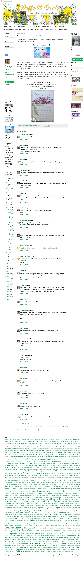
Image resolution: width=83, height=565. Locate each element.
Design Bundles (28, 467)
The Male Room (37, 543)
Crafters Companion (46, 460)
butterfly (74, 452)
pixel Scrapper (38, 516)
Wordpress (36, 551)
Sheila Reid (18, 525)
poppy (22, 518)
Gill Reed (49, 488)
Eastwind (72, 480)
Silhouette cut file (30, 528)
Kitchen (29, 497)
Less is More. (18, 499)
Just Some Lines (44, 495)
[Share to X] (47, 126)
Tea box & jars (19, 541)
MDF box (24, 503)
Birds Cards (27, 450)
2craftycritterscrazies (20, 441)
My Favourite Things (48, 507)
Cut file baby (77, 463)
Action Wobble (57, 443)
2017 (8, 281)
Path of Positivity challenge (73, 512)
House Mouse (28, 491)
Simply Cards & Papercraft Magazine (30, 530)
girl (74, 488)
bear (48, 448)
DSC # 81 (22, 479)
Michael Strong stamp (57, 503)
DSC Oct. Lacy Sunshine (36, 480)
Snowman (41, 532)
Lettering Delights (26, 499)
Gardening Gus (16, 488)
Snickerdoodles (9, 532)
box (18, 452)
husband (56, 491)
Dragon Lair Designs (25, 475)
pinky (22, 193)
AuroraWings (8, 448)
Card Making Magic (31, 454)
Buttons (78, 452)
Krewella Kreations (39, 497)
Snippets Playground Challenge (25, 532)
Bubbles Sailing (46, 452)
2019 (8, 276)
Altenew (60, 445)
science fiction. (60, 522)
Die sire (73, 467)
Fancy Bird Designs (60, 484)
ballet (31, 448)
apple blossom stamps (41, 446)
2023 (8, 266)
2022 (8, 269)
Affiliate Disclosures (64, 29)
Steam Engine (65, 535)
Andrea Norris (76, 445)
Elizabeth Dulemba (33, 482)
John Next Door (10, 495)
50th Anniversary (31, 441)
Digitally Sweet (76, 471)
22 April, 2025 (24, 349)
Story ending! (24, 537)
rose (6, 522)
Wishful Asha (12, 551)
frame (41, 486)
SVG (6, 539)
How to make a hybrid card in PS (42, 26)
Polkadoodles (16, 518)
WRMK (51, 551)
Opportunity (73, 509)
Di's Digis (60, 467)
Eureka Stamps (15, 484)
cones (22, 458)
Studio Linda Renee (32, 537)
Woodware (24, 551)
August (10, 198)
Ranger (46, 520)
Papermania (62, 512)
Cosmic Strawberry (45, 458)
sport (57, 533)
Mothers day (77, 505)
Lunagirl (27, 501)
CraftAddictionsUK (34, 460)
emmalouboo (70, 482)
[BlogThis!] (46, 126)
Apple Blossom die (20, 446)
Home (5, 26)
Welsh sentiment (31, 549)
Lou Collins (12, 501)
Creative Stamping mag (74, 461)
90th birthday (24, 443)
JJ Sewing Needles (59, 493)
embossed (55, 482)
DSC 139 (23, 480)
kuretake (46, 497)
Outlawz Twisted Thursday (49, 511)
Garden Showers (8, 488)
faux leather (68, 484)
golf (21, 490)
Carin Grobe (42, 454)
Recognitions (21, 26)
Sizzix (64, 530)
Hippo (14, 491)
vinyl (24, 547)
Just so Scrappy (34, 495)
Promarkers (60, 518)
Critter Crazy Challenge (27, 463)
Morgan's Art (48, 505)
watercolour (55, 547)
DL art (49, 473)
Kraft (33, 497)
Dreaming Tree (64, 475)
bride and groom (31, 452)
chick (74, 454)
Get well (41, 488)
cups (54, 463)
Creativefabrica (10, 463)
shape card (56, 524)
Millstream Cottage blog (68, 503)
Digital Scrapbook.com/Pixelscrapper (14, 471)
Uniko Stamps (70, 545)
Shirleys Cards (33, 525)
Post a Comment (24, 423)
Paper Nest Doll (33, 512)
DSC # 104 (17, 477)
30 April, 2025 (24, 408)
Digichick (15, 469)
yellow (65, 551)
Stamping (41, 535)
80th (76, 441)
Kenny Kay (16, 497)
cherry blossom (69, 454)
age (69, 443)
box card (21, 452)
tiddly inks (21, 545)
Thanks (63, 541)
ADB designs (64, 443)
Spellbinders (50, 533)
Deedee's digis (10, 467)
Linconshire (67, 499)
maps (13, 503)
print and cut (37, 518)
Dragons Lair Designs (38, 475)
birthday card (40, 450)
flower (25, 486)
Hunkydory (46, 491)
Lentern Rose (10, 499)
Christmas (44, 456)
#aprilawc (7, 439)
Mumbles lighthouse (21, 507)
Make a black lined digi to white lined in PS (15, 29)
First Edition (74, 484)
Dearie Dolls (37, 465)
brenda (22, 181)
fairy (54, 484)
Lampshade (71, 497)
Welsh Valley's (39, 549)
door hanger (77, 473)
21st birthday (73, 439)
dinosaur (15, 473)
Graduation (29, 490)
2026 (8, 172)
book (74, 450)
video (17, 547)
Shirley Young (24, 245)
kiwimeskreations (25, 256)
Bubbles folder (38, 452)
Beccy (51, 448)
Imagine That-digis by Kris (71, 491)
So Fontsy (51, 532)
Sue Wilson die (47, 537)
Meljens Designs (38, 503)
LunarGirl (32, 501)
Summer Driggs (63, 537)
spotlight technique (62, 533)
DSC (78, 475)
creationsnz (23, 403)
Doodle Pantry (69, 473)
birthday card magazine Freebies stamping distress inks (59, 450)
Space (63, 532)
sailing (32, 522)
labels (51, 497)
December (10, 178)
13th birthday (37, 439)
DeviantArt (55, 467)
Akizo (10, 445)
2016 (8, 284)
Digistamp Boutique (29, 469)
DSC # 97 (56, 479)
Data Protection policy (50, 29)
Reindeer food (59, 520)
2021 (8, 271)
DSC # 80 (17, 479)
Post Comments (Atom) (32, 430)
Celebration (60, 454)
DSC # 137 (66, 477)
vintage (21, 547)
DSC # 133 (50, 477)
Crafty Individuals (11, 461)
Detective (50, 467)
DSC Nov (28, 480)
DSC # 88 (27, 479)
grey (38, 490)
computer (19, 458)
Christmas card (53, 456)
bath (34, 448)
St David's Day (18, 535)
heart (70, 490)
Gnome (17, 490)
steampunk (72, 535)
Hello (11, 491)
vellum (11, 547)
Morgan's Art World (58, 505)
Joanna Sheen (67, 493)
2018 (8, 279)
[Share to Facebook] (48, 126)
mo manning (22, 505)
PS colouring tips (76, 518)
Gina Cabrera (56, 488)
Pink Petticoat (18, 516)
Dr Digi (14, 475)
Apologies (13, 446)
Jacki (23, 493)
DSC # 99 (66, 479)
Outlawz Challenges (25, 511)
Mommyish (38, 505)
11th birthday (30, 439)
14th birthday (44, 439)
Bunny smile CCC (10, 247)
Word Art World (30, 551)
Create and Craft (20, 461)
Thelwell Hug (15, 545)
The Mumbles (48, 543)
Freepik (44, 486)
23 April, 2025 (24, 372)
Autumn (14, 448)
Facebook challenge (48, 484)
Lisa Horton (74, 499)
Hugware (39, 491)
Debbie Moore (44, 465)
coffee (60, 456)
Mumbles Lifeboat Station (10, 507)
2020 (8, 274)
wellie (22, 549)
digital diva (51, 469)
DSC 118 (18, 480)
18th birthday (63, 439)
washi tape (39, 547)
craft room (77, 458)
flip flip (19, 486)
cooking (26, 458)
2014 (8, 289)
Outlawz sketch (37, 511)
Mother (67, 505)
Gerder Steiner (35, 488)
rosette (8, 522)
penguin (31, 514)
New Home (72, 507)
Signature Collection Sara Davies (65, 525)
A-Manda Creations (48, 443)
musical (33, 507)
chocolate (11, 456)
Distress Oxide (41, 473)
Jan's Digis (27, 493)
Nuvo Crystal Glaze (54, 509)
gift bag (44, 488)
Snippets (16, 532)
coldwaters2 (24, 339)
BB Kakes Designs (39, 448)
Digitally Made (67, 471)
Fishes (12, 486)
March (10, 252)
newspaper (7, 509)
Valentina (77, 545)
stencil (77, 535)
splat (54, 533)
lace (54, 497)
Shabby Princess (47, 524)
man (10, 503)
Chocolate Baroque (19, 456)
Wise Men (7, 551)
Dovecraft (8, 475)
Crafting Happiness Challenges (62, 460)
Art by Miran (59, 447)
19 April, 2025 (24, 250)
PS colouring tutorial (58, 26)
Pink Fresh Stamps (9, 516)
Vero (15, 547)
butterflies (70, 452)
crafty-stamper (24, 208)
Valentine (7, 547)
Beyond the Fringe (14, 450)
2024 (8, 263)
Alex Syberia (15, 445)
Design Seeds (35, 467)
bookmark (77, 450)
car (16, 454)
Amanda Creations (68, 445)
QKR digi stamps (9, 520)
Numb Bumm (29, 509)
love (16, 501)
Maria (22, 378)
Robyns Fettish (73, 520)
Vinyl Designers (30, 547)
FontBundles (35, 486)
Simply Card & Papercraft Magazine (62, 528)
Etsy (10, 484)
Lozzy (19, 501)
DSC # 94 (41, 479)
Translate (76, 71)
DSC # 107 (23, 477)
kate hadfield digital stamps (62, 495)
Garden (77, 486)
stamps (47, 535)
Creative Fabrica (55, 461)
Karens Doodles (52, 495)
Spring (68, 533)
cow (51, 458)
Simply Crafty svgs (48, 530)
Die (64, 467)
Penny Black (36, 514)
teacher (25, 541)
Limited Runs (41, 499)
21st (69, 439)
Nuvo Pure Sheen (65, 509)
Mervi (22, 367)
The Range (64, 543)
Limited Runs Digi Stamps (55, 499)
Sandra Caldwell (45, 522)
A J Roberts (40, 443)
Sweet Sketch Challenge (31, 539)
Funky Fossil (71, 486)
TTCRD (33, 545)
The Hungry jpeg (8, 543)
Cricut (16, 463)
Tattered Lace (9, 541)
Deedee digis (76, 465)
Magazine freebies (52, 501)
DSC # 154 (12, 479)
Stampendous (34, 535)
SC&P (50, 522)
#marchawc (16, 439)
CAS (51, 454)
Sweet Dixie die (22, 539)
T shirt (67, 539)
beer (64, 448)
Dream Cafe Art (56, 475)
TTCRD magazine (41, 545)
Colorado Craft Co (66, 456)
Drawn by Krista (48, 475)
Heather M (7, 491)
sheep (78, 523)
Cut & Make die (59, 463)
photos (51, 514)
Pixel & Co (30, 516)
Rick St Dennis (66, 520)
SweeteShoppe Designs (51, 539)
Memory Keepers (47, 503)
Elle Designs (43, 482)
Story (20, 537)
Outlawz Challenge (13, 511)
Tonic (29, 545)
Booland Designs (9, 452)
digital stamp (59, 471)
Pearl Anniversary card (10, 514)
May (9, 207)
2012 (8, 294)
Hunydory (51, 491)
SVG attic (9, 539)
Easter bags (67, 480)
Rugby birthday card (22, 522)
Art (47, 446)
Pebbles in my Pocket (23, 514)
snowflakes (35, 532)
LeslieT (22, 414)
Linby (22, 328)
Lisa (21, 270)
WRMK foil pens (57, 551)
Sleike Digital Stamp (75, 530)
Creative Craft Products (43, 461)
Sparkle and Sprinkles (70, 532)
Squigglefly (11, 535)
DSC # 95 (46, 479)
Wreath (47, 551)
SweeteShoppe (41, 539)
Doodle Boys (62, 473)
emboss (49, 482)
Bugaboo (52, 452)
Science (55, 522)
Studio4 (39, 537)
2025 (8, 175)
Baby (25, 448)
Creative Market (64, 461)
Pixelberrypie (64, 516)
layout (75, 497)
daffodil (12, 465)
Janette (22, 145)
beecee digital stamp (58, 448)
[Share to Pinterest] (49, 126)
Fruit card (65, 486)
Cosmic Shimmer (36, 458)
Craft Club (62, 458)
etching (6, 484)
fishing (16, 486)
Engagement (76, 482)
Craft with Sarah (25, 459)
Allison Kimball (45, 445)
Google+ (24, 490)
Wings (64, 549)
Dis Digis (20, 473)
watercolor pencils (47, 547)
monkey (43, 505)
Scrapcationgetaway (21, 523)
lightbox (33, 499)
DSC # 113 (28, 477)
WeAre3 (7, 549)
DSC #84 (9, 480)
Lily (36, 499)
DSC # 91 (32, 479)
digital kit (56, 469)
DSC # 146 (7, 479)
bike (20, 450)
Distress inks (29, 473)
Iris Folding (19, 493)
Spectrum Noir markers (32, 534)
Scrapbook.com (12, 524)
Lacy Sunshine (59, 497)
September (10, 194)
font (31, 486)
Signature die (76, 525)
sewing (40, 523)
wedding (11, 549)
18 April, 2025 (24, 139)
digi (76, 467)
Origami (6, 511)
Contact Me (12, 26)
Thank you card (57, 541)
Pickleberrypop (76, 514)
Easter (61, 480)
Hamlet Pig (57, 490)
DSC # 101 (7, 477)
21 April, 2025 (24, 333)
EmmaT (22, 159)
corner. (29, 458)
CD (56, 454)
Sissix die (59, 530)
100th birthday (23, 439)
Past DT (29, 26)
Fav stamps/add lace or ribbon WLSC (11, 219)
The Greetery (77, 541)
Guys (44, 490)
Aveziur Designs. (20, 448)
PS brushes (68, 518)
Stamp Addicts (26, 535)
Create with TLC (31, 461)
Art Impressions (67, 447)
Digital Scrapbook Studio (72, 469)
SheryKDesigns (24, 525)
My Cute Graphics (39, 507)
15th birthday (50, 439)
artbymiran (74, 447)
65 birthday (72, 441)
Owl (62, 511)
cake (6, 454)
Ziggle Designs (70, 551)
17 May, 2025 (24, 419)
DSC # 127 (34, 477)
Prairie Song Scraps (28, 518)
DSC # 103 (12, 477)
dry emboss (73, 475)
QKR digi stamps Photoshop (21, 520)
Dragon (18, 475)
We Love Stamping (40, 39)
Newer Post (21, 427)
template (37, 541)
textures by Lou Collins (47, 541)
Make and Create (66, 501)
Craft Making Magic (70, 458)
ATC (79, 446)
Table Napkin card (73, 539)
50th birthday (39, 441)
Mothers (71, 505)
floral (22, 486)
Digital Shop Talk (49, 471)
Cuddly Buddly (49, 463)
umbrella (64, 545)
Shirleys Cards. (41, 525)
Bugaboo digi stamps (61, 452)
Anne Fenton (8, 446)
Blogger (77, 555)
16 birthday (56, 439)
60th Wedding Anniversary (62, 441)
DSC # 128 (39, 477)
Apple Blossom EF (30, 447)
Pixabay (25, 516)
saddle (28, 522)
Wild (57, 549)
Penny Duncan (43, 514)
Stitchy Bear (8, 537)
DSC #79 (70, 479)
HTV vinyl (34, 491)
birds (22, 450)
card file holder (21, 454)
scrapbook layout (68, 522)
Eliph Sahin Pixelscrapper (22, 482)
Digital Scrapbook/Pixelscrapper (34, 471)
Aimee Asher (73, 443)
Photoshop (57, 514)
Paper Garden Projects (22, 512)
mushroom (28, 507)
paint (65, 511)
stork (17, 537)
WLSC (18, 551)
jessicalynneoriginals (49, 493)
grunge (41, 490)
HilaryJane (23, 285)
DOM (57, 473)
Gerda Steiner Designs (26, 488)
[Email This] (44, 126)
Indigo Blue (7, 493)
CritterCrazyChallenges (40, 463)
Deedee (70, 465)
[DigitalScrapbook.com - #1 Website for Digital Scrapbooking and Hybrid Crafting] (76, 107)
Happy (62, 490)
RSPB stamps (13, 522)
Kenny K (11, 497)
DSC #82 (75, 479)
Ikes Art (63, 491)
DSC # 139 (71, 477)
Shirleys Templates (51, 525)
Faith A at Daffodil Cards (9, 68)
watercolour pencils (63, 547)
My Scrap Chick (57, 507)
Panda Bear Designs (71, 511)
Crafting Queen (25, 134)
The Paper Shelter (56, 543)
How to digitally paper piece (35, 29)
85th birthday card (16, 443)
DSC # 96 (51, 479)
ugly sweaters (58, 545)
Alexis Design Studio (24, 445)
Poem (10, 518)
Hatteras (66, 490)
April (9, 210)
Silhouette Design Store (44, 528)
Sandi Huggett (37, 522)
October (10, 188)
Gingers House (69, 488)
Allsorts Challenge (53, 445)
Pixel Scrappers (56, 516)
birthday (33, 450)
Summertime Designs (73, 537)
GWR (47, 490)
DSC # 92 (37, 479)
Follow (6, 78)
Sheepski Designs (9, 525)
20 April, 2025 (24, 322)
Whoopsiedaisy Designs (49, 549)
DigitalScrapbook (9, 473)
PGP (48, 514)
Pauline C (23, 170)
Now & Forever (22, 509)
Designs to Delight (43, 467)
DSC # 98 (61, 479)
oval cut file (58, 511)
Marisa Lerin (18, 503)
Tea (15, 541)
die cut (68, 467)
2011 (8, 296)
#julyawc (12, 439)
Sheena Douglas (71, 524)
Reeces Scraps (52, 520)
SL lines (68, 530)
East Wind (57, 480)
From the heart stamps (57, 486)
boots (15, 452)
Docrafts (53, 473)
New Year (77, 507)
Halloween (52, 490)
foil (28, 486)
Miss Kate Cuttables (13, 505)
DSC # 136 (61, 477)
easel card (52, 480)
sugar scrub (55, 537)
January (10, 259)
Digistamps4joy (38, 469)
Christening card (29, 456)
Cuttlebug (7, 465)
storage (14, 537)
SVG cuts (14, 539)
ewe (20, 484)
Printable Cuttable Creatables (48, 518)
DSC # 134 (55, 477)
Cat (54, 454)
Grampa (35, 490)
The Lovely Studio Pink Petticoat (21, 543)
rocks (78, 520)
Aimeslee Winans (25, 220)
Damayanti (17, 465)
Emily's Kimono (62, 482)
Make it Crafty (73, 501)
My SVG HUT (66, 507)
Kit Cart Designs (23, 497)
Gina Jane (63, 488)
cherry (64, 454)
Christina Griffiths (37, 456)
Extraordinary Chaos (27, 484)
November (10, 184)
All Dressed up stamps (36, 445)
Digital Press (62, 469)
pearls (16, 514)
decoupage (65, 465)
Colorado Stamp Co (75, 456)
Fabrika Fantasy (39, 484)
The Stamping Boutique (74, 543)
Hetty (21, 299)
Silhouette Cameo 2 (14, 528)
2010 (8, 299)
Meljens (32, 503)
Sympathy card (62, 539)
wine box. (60, 549)
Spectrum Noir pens (17, 534)
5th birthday (46, 441)
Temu (40, 541)
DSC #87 (13, 480)
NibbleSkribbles (14, 509)
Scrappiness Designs (32, 524)
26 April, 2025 (24, 398)
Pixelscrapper (72, 516)
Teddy (33, 541)
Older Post (65, 427)
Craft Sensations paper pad (13, 460)
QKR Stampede (33, 520)
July (9, 202)
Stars (59, 535)
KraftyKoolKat (24, 310)
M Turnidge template (39, 501)
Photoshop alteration (67, 514)
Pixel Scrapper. (47, 516)
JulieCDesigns (26, 495)
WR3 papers (42, 551)
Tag (79, 539)
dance (22, 465)
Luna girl (23, 501)
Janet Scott (32, 493)
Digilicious (20, 469)
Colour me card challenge (10, 458)
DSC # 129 (44, 477)
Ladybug (66, 497)
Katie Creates (72, 495)
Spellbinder (44, 533)
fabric (34, 484)
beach (45, 448)
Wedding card (17, 549)
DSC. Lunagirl (46, 480)
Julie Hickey (18, 495)
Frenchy (48, 486)
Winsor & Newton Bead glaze (73, 549)
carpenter (48, 454)
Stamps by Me (53, 535)
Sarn (21, 391)
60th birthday (52, 441)
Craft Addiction (56, 458)
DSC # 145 (77, 477)
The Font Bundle (69, 541)
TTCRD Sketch (51, 545)
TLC (26, 545)
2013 (8, 291)
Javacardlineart (40, 493)
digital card (45, 469)
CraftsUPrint (74, 459)
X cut (62, 551)
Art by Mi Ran (52, 447)
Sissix (55, 530)
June (9, 204)
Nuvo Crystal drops (41, 509)
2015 (8, 286)
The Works (8, 545)
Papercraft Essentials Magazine (51, 512)
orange (78, 509)
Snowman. (46, 532)
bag (29, 448)
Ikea (59, 491)
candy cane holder (11, 454)
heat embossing (75, 490)
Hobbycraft (18, 491)
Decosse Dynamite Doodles (55, 465)
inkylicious (13, 493)
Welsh (25, 549)
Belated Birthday (69, 448)
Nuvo (33, 509)
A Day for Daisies (32, 443)
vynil (35, 547)
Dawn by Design (28, 465)
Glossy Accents (12, 490)
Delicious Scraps (19, 467)
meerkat (28, 503)
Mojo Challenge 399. (31, 505)
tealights (29, 541)
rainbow (41, 520)
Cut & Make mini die (68, 463)
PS (64, 518)
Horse (23, 491)
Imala (78, 491)
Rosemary (23, 233)
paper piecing (40, 512)
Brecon (25, 452)
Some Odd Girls (57, 532)
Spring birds (73, 533)
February (10, 255)
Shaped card (62, 523)
